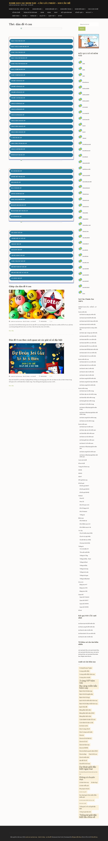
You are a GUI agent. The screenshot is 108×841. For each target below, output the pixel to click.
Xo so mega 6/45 (85, 113)
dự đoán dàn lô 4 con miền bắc (88, 356)
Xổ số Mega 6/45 (84, 508)
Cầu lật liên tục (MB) (86, 169)
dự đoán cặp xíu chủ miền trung (88, 394)
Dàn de (81, 735)
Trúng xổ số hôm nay (30, 12)
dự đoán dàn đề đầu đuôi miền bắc (89, 349)
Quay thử (51, 15)
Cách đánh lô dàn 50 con (87, 719)
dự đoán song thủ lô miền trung (88, 417)
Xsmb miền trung (65, 9)
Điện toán (15, 15)
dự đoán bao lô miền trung (87, 391)
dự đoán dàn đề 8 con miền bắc (88, 342)
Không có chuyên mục (87, 778)
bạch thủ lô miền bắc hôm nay (88, 700)
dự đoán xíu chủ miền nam (87, 436)
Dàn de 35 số (83, 741)
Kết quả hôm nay (66, 12)
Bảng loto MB (83, 591)
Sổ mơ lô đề (16, 12)
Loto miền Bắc (85, 250)
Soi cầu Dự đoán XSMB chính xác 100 (86, 800)
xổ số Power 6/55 (85, 119)
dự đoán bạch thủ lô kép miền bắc (89, 321)
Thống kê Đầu (85, 212)
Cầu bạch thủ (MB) (86, 163)
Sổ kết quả (78, 12)
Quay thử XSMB (85, 268)
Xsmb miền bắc (37, 9)
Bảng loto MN (83, 588)
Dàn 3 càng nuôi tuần (85, 732)
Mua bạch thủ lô (84, 789)
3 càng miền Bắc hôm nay (87, 674)
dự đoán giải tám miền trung (87, 401)
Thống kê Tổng (85, 231)
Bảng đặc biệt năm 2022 (86, 713)
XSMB (42, 12)
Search (82, 28)
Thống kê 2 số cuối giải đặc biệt (87, 807)
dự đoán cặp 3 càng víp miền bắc (88, 332)
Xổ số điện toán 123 (86, 150)
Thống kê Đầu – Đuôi (86, 225)
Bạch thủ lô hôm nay (85, 691)
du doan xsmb (83, 726)
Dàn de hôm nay (84, 745)
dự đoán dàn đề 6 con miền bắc (88, 339)
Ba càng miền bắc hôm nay (88, 686)
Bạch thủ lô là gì (84, 697)
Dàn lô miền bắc (84, 757)
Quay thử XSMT (85, 281)
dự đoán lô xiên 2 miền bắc (87, 368)
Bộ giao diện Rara (76, 837)
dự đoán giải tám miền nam (87, 440)
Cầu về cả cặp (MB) (86, 175)
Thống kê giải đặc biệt (85, 812)
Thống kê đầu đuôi (86, 187)
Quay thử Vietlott (85, 287)
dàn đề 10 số (83, 760)
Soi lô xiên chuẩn (82, 803)
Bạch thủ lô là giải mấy (86, 694)
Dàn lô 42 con (93, 754)
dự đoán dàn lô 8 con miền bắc (88, 365)
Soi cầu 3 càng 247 (82, 791)
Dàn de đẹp (82, 754)
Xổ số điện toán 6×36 (85, 527)
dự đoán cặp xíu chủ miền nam (88, 430)
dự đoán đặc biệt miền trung (87, 397)
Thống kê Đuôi (85, 218)
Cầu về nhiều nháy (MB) (87, 181)
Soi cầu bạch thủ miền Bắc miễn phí (88, 796)
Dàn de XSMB (83, 748)
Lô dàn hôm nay (84, 782)
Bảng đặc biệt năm (85, 710)
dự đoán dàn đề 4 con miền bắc (88, 336)
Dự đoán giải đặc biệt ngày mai (87, 767)
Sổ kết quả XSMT (85, 100)
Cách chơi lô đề (93, 9)
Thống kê (33, 15)
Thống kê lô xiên (85, 200)
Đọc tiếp (11, 330)
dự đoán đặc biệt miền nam (87, 433)
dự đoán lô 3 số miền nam (86, 443)
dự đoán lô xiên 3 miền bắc (87, 371)
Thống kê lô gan (85, 194)
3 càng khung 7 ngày (85, 668)
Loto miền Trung (85, 262)
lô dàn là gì (94, 782)
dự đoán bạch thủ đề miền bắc (88, 317)
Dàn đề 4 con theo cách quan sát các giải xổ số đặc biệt (35, 340)
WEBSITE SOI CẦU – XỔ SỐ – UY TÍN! (19, 9)
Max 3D (83, 125)
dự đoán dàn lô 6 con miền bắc (88, 362)
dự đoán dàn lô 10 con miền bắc (88, 352)
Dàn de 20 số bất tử (85, 738)
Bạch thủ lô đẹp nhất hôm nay (88, 703)
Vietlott (88, 12)
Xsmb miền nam (80, 9)
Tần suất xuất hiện (86, 237)
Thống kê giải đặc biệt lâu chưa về (88, 816)
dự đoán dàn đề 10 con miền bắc (88, 346)
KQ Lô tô (42, 15)
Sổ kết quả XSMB (85, 88)
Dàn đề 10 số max (84, 763)
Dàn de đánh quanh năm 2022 (88, 751)
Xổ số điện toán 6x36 (86, 144)
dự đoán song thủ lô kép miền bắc (89, 381)
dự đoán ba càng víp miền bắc (88, 314)
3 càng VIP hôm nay (87, 681)
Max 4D (83, 131)
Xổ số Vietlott (83, 511)
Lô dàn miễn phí (84, 785)
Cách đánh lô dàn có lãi (86, 722)
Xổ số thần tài (85, 156)
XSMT (56, 12)
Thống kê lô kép (85, 206)
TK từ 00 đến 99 (85, 243)
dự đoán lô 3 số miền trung (87, 404)
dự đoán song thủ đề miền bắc (88, 378)
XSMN (49, 12)
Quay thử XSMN (85, 274)
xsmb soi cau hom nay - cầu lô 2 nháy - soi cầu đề (23, 321)
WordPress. (94, 837)
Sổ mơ (60, 15)
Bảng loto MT (83, 584)
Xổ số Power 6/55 (84, 505)
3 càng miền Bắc (84, 671)
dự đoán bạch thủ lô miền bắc (88, 324)
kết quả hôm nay (85, 82)
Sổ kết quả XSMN (85, 94)
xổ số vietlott (85, 107)
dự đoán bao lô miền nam (86, 426)
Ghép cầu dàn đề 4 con (20, 286)
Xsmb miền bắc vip (51, 9)
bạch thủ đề (83, 707)
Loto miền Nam (85, 256)
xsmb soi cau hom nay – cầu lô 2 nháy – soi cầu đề (40, 3)
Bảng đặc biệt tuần (85, 716)
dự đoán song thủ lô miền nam (88, 451)
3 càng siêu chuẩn (84, 677)
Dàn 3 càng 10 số (84, 729)
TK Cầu (24, 15)
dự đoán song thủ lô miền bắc (88, 385)
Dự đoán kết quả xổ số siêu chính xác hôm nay (88, 773)
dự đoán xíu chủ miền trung (87, 421)
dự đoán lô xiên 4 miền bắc (87, 375)
